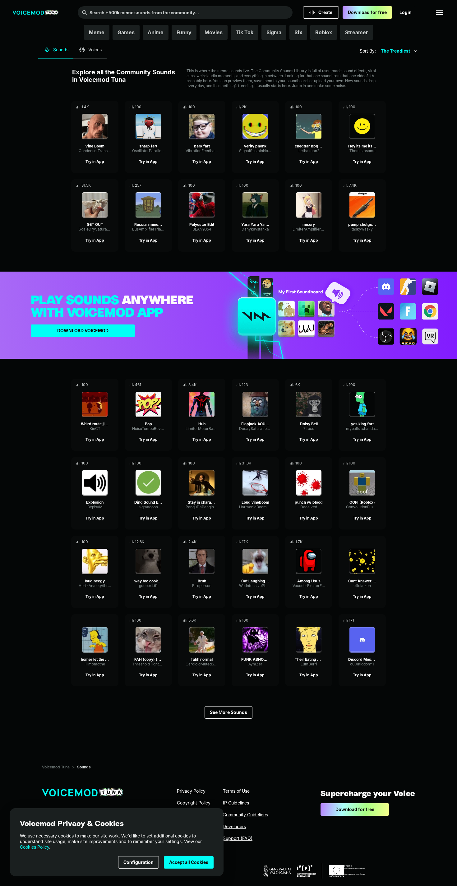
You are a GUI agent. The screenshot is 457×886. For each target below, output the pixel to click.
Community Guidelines (245, 814)
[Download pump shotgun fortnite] (381, 185)
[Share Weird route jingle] (105, 385)
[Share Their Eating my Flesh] (319, 620)
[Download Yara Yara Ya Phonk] (274, 185)
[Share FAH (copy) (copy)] (158, 620)
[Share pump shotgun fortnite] (372, 185)
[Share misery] (319, 185)
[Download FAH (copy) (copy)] (167, 620)
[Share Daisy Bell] (319, 385)
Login (405, 12)
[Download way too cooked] (167, 542)
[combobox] (399, 51)
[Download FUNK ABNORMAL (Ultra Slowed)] (274, 620)
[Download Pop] (167, 385)
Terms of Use (236, 791)
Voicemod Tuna (56, 767)
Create (325, 12)
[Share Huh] (212, 385)
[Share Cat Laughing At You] (265, 542)
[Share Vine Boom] (105, 107)
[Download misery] (327, 185)
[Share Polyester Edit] (212, 185)
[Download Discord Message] (381, 620)
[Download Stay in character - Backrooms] (220, 463)
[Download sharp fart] (167, 107)
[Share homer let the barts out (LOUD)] (105, 620)
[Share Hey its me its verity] (372, 107)
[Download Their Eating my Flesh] (327, 620)
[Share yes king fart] (372, 385)
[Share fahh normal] (212, 620)
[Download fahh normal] (220, 620)
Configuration (138, 862)
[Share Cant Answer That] (372, 542)
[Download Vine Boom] (114, 107)
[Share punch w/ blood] (319, 463)
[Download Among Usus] (327, 542)
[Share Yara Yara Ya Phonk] (265, 185)
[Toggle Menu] (440, 12)
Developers (234, 826)
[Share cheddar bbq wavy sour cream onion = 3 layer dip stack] (319, 107)
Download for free (367, 12)
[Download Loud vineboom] (274, 463)
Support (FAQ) (237, 838)
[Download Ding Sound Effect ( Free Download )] (167, 463)
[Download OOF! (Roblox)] (381, 463)
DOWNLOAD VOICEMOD (82, 330)
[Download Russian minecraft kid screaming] (167, 185)
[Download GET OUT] (114, 185)
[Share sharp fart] (158, 107)
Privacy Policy (191, 791)
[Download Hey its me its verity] (381, 107)
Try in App (94, 161)
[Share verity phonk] (265, 107)
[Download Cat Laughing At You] (274, 542)
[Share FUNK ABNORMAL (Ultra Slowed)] (265, 620)
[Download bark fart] (220, 107)
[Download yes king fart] (381, 385)
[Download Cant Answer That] (381, 542)
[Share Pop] (158, 385)
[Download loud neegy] (114, 542)
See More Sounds (228, 712)
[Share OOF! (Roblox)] (372, 463)
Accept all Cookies (188, 862)
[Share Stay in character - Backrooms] (212, 463)
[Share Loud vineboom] (265, 463)
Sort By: (368, 51)
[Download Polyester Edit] (220, 185)
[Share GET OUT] (105, 185)
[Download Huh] (220, 385)
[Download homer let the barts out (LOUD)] (114, 620)
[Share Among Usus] (319, 542)
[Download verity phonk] (274, 107)
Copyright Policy (193, 802)
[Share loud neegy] (105, 542)
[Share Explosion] (105, 463)
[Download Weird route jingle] (114, 385)
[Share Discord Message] (372, 620)
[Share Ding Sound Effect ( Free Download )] (158, 463)
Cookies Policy (34, 847)
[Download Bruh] (220, 542)
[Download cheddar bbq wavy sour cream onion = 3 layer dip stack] (327, 107)
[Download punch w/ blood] (327, 463)
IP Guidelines (236, 802)
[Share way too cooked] (158, 542)
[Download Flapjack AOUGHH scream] (274, 385)
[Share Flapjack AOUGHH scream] (265, 385)
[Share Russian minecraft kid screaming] (158, 185)
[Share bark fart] (212, 107)
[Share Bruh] (212, 542)
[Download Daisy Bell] (327, 385)
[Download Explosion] (114, 463)
